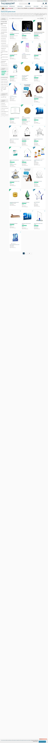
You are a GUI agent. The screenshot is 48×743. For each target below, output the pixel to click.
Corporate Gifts (12, 6)
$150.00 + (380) (4, 87)
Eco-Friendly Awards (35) (4, 46)
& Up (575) (7, 74)
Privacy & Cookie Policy (34, 740)
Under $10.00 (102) (4, 79)
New (42, 6)
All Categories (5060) (4, 21)
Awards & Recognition (4, 6)
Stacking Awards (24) (4, 36)
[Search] (29, 3)
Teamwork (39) (4, 113)
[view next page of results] (31, 253)
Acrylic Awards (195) (4, 27)
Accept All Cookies (42, 741)
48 (29, 253)
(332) (7, 71)
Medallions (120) (3, 48)
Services (46, 6)
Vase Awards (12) (3, 43)
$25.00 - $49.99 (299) (5, 82)
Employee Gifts (19, 6)
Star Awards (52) (3, 38)
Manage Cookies (35, 741)
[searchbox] (24, 3)
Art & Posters (36, 6)
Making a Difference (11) (5, 111)
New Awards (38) (3, 25)
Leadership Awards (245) (4, 59)
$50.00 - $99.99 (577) (5, 84)
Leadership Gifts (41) (4, 106)
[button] (4, 0)
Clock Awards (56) (3, 41)
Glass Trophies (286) (4, 30)
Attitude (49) (3, 103)
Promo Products (28, 6)
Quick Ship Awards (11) (4, 65)
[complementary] (24, 8)
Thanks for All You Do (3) (5, 108)
